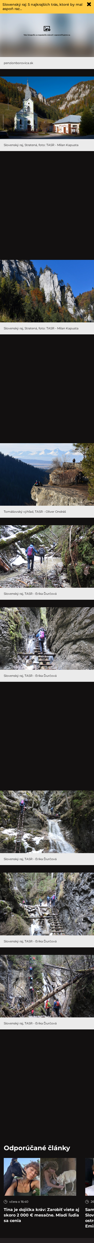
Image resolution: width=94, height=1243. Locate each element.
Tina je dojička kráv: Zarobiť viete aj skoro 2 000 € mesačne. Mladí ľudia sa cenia (41, 1215)
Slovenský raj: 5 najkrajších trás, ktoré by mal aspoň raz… (42, 6)
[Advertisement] (47, 205)
